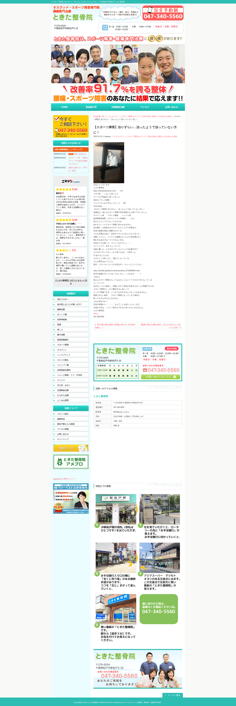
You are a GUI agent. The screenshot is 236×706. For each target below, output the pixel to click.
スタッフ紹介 (63, 414)
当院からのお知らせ (160, 116)
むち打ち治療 (63, 395)
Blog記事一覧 (98, 116)
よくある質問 (63, 400)
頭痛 (59, 324)
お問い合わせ (63, 434)
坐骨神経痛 (62, 319)
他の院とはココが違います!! (69, 304)
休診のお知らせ (80, 154)
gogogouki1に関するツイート (64, 479)
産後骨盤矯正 (63, 340)
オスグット (116, 116)
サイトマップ (63, 439)
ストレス (61, 380)
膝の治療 (61, 335)
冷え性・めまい (64, 385)
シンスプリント (64, 355)
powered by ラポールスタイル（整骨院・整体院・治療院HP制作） (137, 702)
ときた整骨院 (92, 702)
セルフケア (137, 116)
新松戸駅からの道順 (65, 424)
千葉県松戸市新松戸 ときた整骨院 (112, 2)
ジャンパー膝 (63, 365)
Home (95, 314)
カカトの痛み (63, 360)
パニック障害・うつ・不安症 (69, 375)
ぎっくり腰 (62, 314)
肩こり (60, 329)
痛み (170, 116)
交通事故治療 (63, 390)
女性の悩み (146, 116)
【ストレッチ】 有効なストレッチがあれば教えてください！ (78, 161)
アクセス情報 (63, 429)
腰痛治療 (61, 309)
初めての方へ (63, 299)
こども (109, 116)
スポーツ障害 (127, 116)
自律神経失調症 (64, 370)
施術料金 (61, 419)
